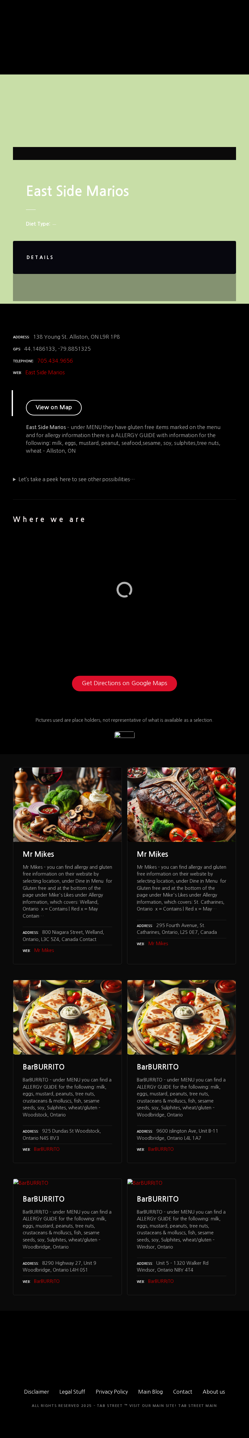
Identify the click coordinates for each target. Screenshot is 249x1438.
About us (214, 1391)
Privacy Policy (112, 1391)
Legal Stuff (72, 1391)
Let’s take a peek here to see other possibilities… (76, 479)
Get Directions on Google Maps (124, 683)
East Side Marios (45, 372)
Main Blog (150, 1391)
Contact (182, 1391)
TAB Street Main (197, 1406)
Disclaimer (36, 1391)
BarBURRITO (47, 1149)
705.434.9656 (55, 360)
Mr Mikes (44, 950)
